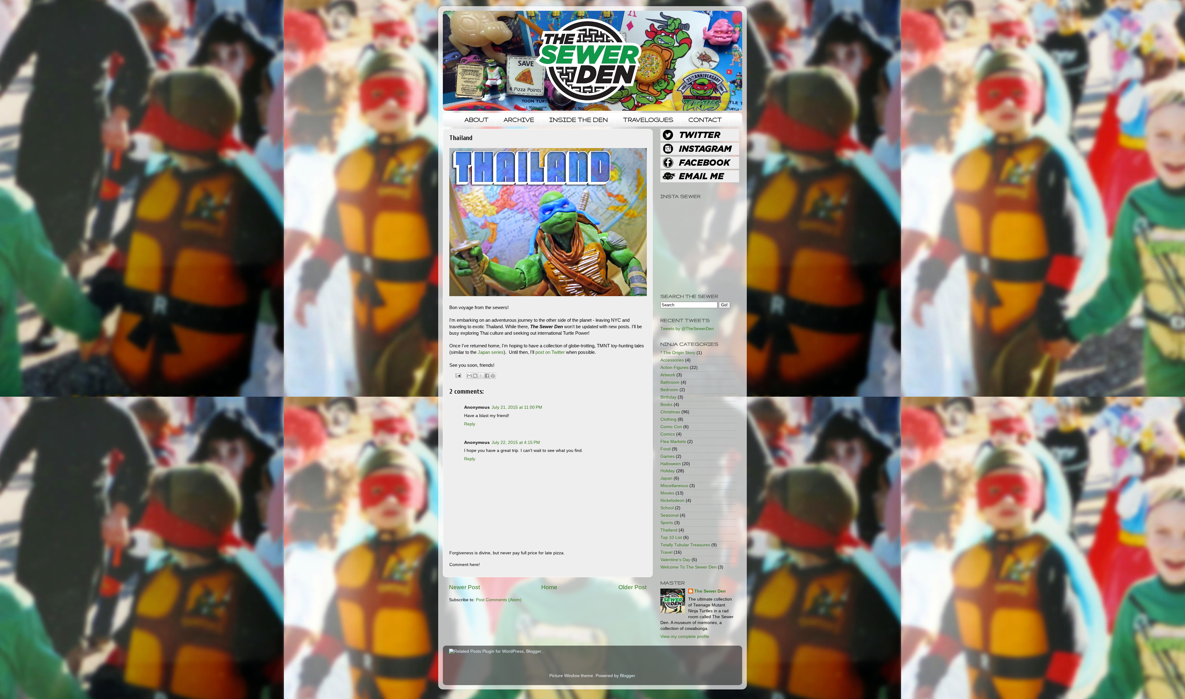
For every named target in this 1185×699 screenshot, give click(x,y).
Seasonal (669, 515)
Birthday (668, 397)
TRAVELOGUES (648, 119)
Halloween (670, 463)
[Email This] (469, 376)
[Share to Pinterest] (493, 376)
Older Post (632, 587)
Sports (666, 522)
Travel (666, 552)
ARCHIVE (519, 119)
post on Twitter (550, 352)
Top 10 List (671, 537)
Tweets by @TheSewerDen (687, 328)
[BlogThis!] (475, 376)
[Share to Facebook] (487, 376)
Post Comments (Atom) (499, 600)
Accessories (672, 360)
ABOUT (476, 119)
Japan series (491, 352)
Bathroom (670, 382)
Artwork (667, 375)
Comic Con (671, 426)
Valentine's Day (675, 559)
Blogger (627, 675)
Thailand (668, 530)
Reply (469, 424)
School (667, 508)
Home (549, 587)
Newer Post (464, 587)
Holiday (667, 471)
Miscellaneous (674, 485)
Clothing (668, 419)
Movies (667, 493)
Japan (666, 478)
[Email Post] (458, 375)
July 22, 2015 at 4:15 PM (516, 442)
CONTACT (705, 119)
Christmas (670, 412)
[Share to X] (481, 376)
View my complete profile (684, 636)
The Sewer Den (710, 591)
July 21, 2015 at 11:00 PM (517, 407)
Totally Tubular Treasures (685, 545)
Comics (667, 434)
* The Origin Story (677, 352)
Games (667, 456)
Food (665, 449)
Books (666, 404)
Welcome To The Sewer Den (688, 567)
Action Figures (674, 367)
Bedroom (669, 389)
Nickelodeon (672, 500)
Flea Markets (673, 441)
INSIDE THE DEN (578, 119)
